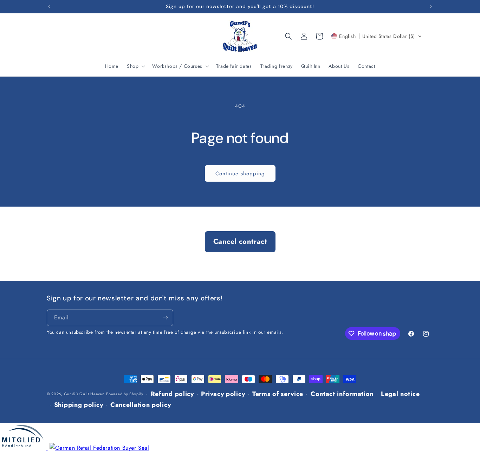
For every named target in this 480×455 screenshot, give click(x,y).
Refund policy (172, 393)
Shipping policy (78, 404)
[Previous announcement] (49, 6)
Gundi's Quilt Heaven (84, 394)
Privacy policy (223, 393)
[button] (135, 66)
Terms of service (277, 393)
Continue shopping (240, 173)
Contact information (342, 393)
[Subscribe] (165, 318)
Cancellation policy (140, 404)
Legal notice (400, 393)
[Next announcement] (431, 6)
